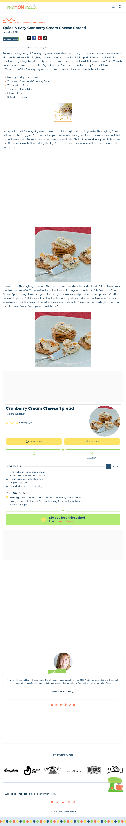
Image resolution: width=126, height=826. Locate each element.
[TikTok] (65, 705)
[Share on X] (29, 38)
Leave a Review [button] (65, 521)
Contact (21, 793)
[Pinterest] (60, 705)
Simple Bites (28, 143)
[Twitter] (69, 705)
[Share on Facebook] (34, 38)
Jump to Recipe (11, 39)
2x (113, 466)
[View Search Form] (122, 6)
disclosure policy (41, 48)
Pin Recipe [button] (93, 441)
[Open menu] (114, 7)
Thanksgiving (38, 23)
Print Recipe (35, 441)
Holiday (18, 23)
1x (108, 466)
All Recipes (9, 793)
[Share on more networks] (45, 38)
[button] (4, 19)
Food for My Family (99, 139)
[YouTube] (74, 705)
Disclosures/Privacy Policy (41, 793)
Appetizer (7, 23)
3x (118, 466)
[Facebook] (51, 705)
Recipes (26, 23)
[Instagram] (56, 705)
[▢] (7, 471)
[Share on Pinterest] (40, 38)
